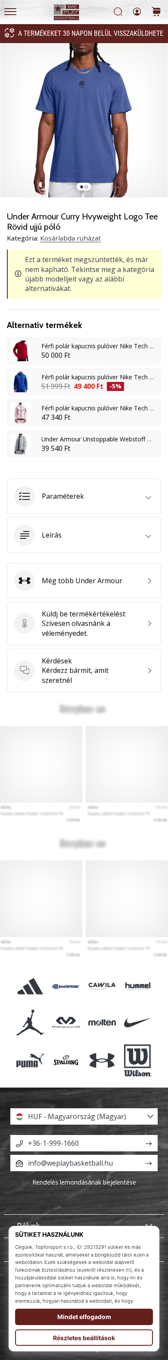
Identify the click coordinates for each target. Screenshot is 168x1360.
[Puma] (30, 1060)
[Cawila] (102, 986)
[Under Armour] (102, 1060)
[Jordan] (30, 1022)
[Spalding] (66, 1060)
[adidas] (30, 986)
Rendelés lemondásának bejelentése (84, 1182)
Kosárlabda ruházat (70, 238)
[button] (84, 496)
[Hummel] (138, 986)
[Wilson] (138, 1060)
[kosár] (156, 12)
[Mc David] (66, 1022)
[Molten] (102, 1022)
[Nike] (138, 1022)
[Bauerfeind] (66, 986)
